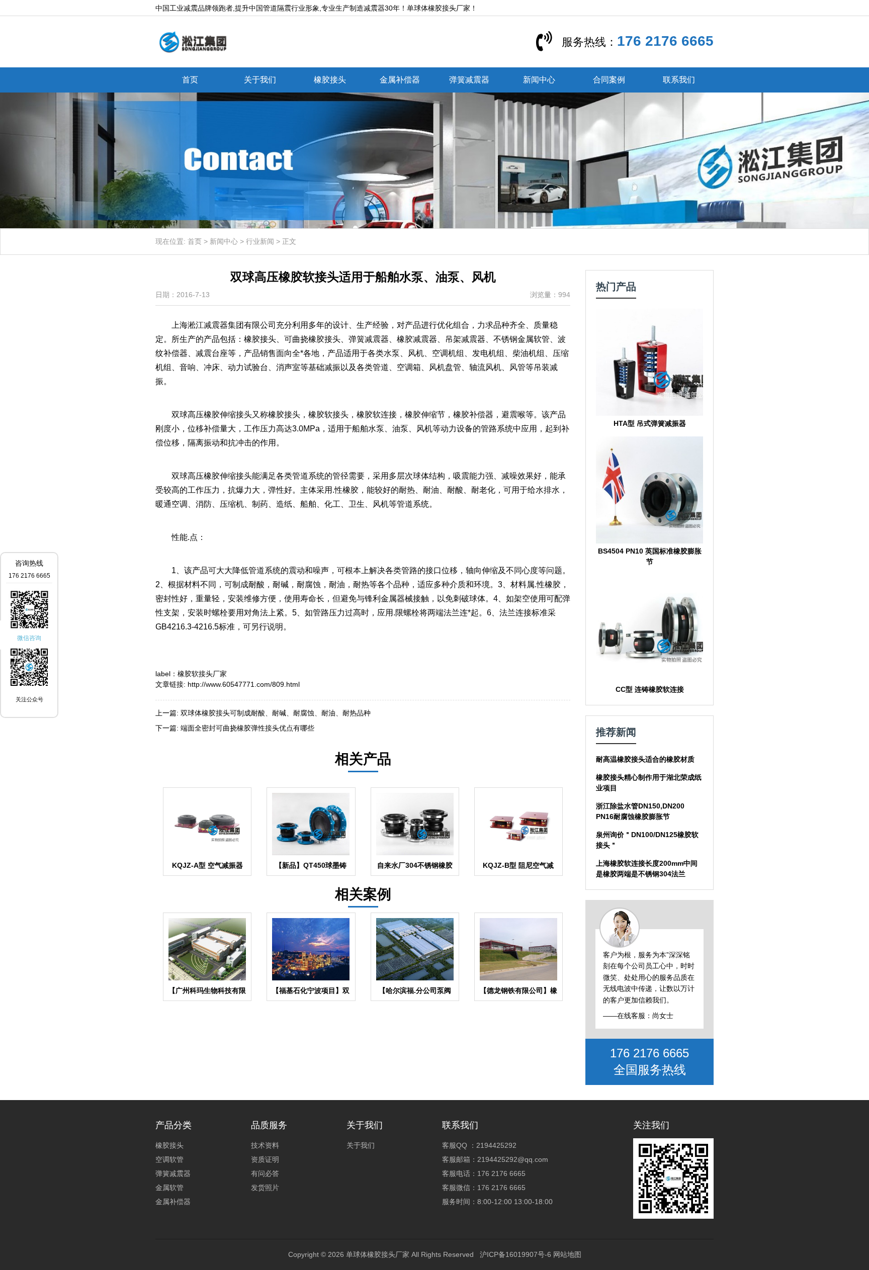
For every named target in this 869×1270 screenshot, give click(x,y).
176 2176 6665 (665, 41)
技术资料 (265, 1145)
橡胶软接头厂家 (202, 674)
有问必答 (265, 1173)
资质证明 (265, 1159)
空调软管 (169, 1159)
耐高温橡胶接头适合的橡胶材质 (645, 759)
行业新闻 (260, 241)
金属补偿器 (400, 79)
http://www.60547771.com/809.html (244, 684)
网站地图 (567, 1254)
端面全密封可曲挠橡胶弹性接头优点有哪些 (247, 728)
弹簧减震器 (469, 79)
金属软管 (169, 1188)
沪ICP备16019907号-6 (515, 1254)
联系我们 (679, 79)
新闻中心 (539, 79)
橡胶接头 (330, 79)
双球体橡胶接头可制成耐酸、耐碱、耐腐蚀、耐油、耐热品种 (276, 713)
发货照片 (265, 1188)
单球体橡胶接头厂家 (377, 1254)
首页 (190, 79)
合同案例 (609, 79)
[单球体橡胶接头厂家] (192, 41)
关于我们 (260, 79)
